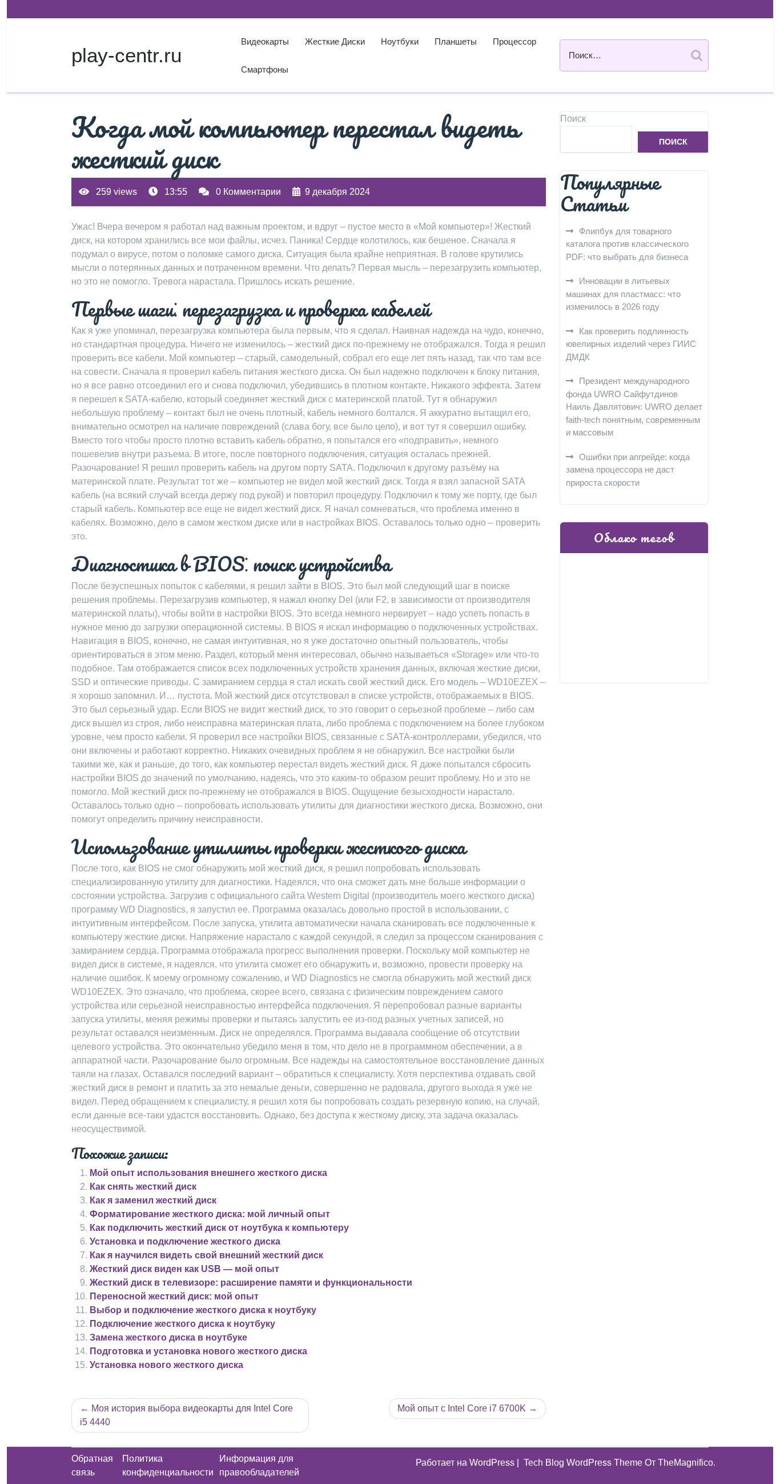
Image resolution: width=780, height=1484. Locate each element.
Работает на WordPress (466, 1462)
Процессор (514, 41)
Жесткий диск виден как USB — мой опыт (184, 1269)
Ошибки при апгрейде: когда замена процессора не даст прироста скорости (628, 469)
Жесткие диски (335, 41)
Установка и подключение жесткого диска (185, 1241)
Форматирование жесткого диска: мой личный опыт (210, 1214)
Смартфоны (264, 69)
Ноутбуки (400, 41)
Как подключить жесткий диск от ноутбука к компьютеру (219, 1228)
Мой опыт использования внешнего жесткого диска (208, 1173)
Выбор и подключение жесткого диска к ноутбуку (203, 1310)
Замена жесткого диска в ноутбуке (168, 1337)
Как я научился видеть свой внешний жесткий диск (206, 1255)
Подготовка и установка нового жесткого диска (198, 1351)
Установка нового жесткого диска (166, 1365)
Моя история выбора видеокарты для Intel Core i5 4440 (186, 1415)
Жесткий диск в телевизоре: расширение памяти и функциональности (251, 1282)
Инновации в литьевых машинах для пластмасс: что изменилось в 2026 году (623, 293)
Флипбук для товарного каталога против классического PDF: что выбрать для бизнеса (627, 244)
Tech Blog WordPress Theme (584, 1462)
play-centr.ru (126, 55)
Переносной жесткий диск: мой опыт (174, 1296)
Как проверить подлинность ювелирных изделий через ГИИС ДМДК (631, 344)
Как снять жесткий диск (143, 1186)
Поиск (573, 118)
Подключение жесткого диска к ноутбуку (182, 1324)
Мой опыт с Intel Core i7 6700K (461, 1408)
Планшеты (456, 41)
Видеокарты (265, 41)
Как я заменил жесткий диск (153, 1200)
